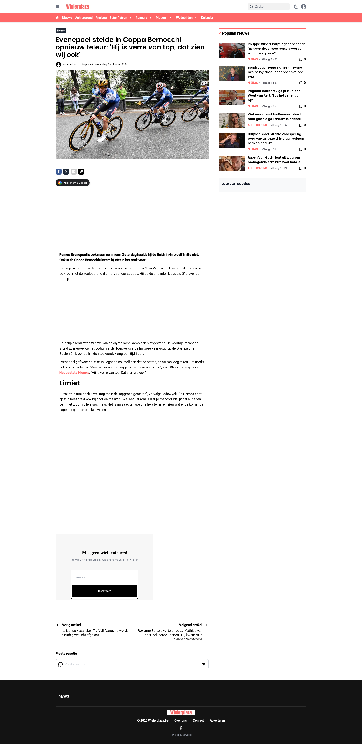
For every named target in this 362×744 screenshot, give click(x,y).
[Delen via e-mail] (74, 172)
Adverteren (217, 720)
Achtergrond (84, 17)
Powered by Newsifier (181, 735)
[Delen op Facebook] (59, 172)
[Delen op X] (66, 172)
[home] (57, 17)
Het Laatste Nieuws (74, 372)
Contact (198, 720)
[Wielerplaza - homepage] (77, 7)
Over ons (180, 720)
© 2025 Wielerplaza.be (152, 720)
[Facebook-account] (181, 728)
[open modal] (303, 6)
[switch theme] (296, 6)
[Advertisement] (132, 217)
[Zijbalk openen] (58, 6)
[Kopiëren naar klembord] (81, 172)
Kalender (207, 17)
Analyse (101, 17)
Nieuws (67, 17)
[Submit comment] (203, 664)
